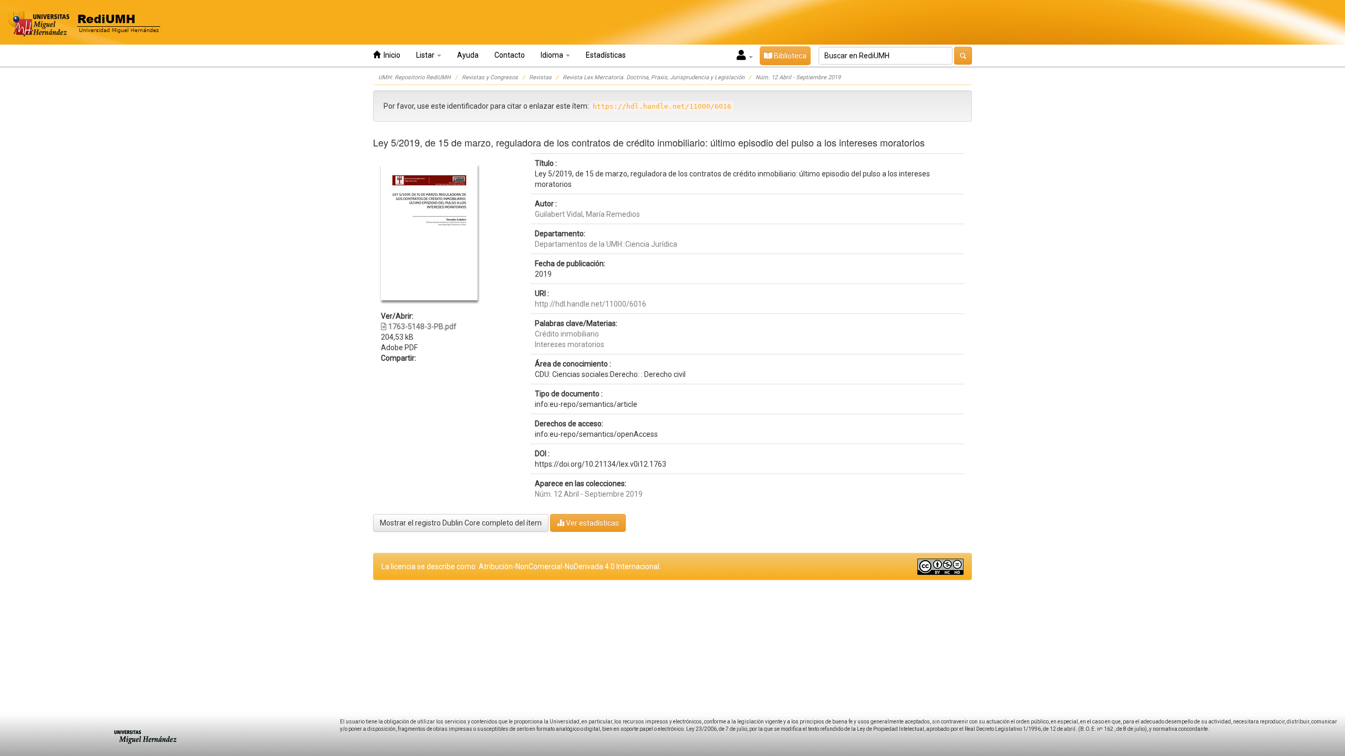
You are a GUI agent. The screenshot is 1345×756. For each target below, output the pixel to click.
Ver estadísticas (591, 523)
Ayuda (468, 55)
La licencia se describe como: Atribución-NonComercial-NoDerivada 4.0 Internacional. (521, 566)
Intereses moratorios (569, 344)
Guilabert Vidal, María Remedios (587, 214)
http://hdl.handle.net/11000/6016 (590, 304)
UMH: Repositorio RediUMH (414, 77)
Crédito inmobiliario (567, 334)
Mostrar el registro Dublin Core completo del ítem (461, 523)
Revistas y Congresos (490, 77)
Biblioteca (789, 55)
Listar (426, 55)
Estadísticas (606, 55)
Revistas (540, 77)
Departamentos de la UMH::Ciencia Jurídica (606, 244)
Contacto (509, 55)
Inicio (390, 55)
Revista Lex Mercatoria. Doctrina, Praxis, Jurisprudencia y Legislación (653, 77)
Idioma (553, 55)
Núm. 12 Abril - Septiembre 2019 (798, 77)
